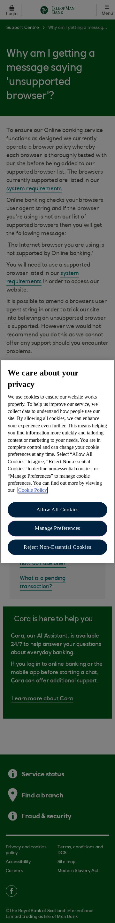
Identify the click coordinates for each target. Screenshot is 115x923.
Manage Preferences (57, 528)
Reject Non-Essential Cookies (57, 547)
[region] (57, 461)
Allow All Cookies (57, 509)
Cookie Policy (32, 490)
